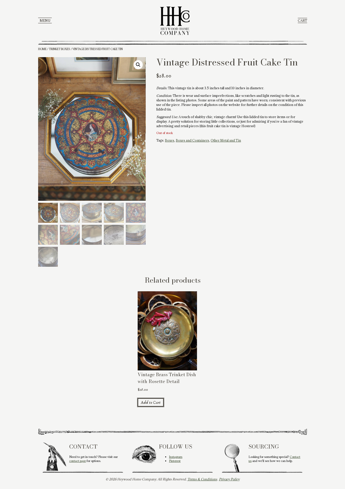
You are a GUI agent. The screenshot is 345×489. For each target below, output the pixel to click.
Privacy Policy (229, 479)
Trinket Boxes (59, 49)
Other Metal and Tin (226, 140)
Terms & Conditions (202, 479)
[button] (138, 64)
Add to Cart (151, 402)
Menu (45, 20)
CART (302, 20)
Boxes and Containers (192, 140)
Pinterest (175, 461)
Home (42, 49)
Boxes (169, 140)
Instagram (175, 457)
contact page (77, 461)
